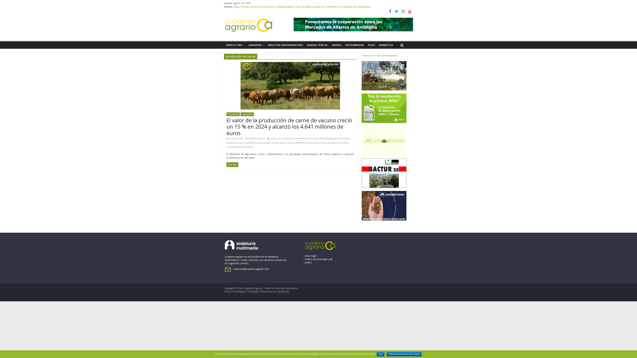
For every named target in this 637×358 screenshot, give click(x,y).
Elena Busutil (326, 138)
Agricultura (234, 45)
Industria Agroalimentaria (285, 45)
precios (331, 142)
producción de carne (243, 147)
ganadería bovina (341, 138)
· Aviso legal (310, 255)
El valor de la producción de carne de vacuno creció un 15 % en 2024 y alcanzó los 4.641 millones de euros (289, 127)
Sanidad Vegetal (317, 45)
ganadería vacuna (254, 142)
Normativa (386, 45)
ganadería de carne (235, 142)
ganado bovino (271, 142)
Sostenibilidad (354, 45)
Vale (381, 354)
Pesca (371, 45)
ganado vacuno (287, 142)
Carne (273, 138)
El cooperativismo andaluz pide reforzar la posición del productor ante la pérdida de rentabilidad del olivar (289, 6)
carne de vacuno (285, 138)
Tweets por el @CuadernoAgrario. (380, 55)
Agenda (336, 45)
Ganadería (254, 45)
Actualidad (233, 114)
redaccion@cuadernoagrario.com (251, 268)
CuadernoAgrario (257, 138)
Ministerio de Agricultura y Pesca (311, 142)
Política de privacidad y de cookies (404, 354)
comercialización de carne (306, 138)
